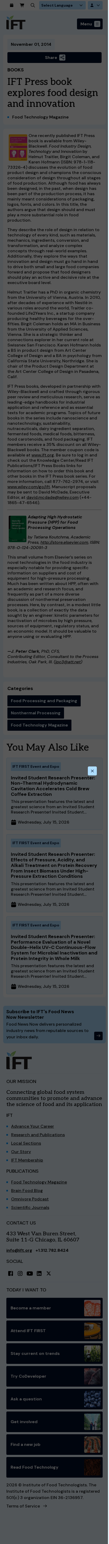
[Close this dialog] (92, 770)
